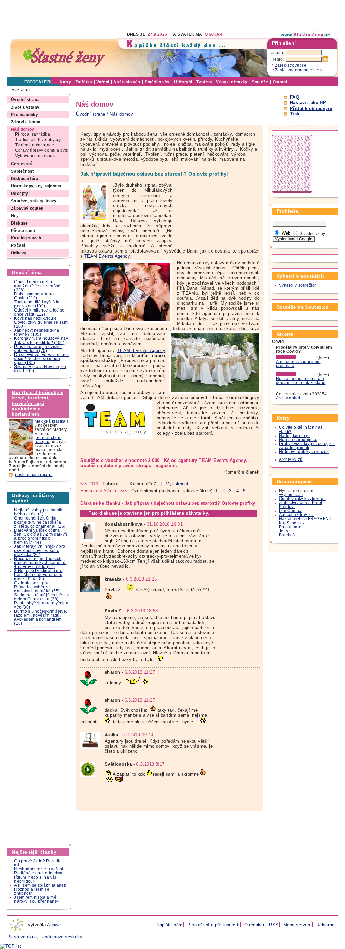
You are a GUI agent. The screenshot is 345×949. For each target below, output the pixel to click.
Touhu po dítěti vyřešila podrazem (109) (36, 304)
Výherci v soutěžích (298, 285)
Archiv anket (288, 398)
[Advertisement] (130, 15)
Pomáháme (290, 527)
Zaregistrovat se (290, 65)
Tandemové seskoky (61, 936)
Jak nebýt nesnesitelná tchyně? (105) (36, 332)
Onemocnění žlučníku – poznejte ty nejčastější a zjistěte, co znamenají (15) (39, 522)
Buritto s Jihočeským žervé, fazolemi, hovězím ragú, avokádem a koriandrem (37, 403)
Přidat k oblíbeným (311, 108)
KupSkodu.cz (292, 523)
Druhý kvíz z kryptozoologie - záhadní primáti (307, 446)
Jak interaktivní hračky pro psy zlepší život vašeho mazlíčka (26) (39, 550)
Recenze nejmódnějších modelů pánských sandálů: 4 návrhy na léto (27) (40, 563)
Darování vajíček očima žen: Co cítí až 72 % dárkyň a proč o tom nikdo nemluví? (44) (40, 536)
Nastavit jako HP (308, 102)
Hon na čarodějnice (298, 440)
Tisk (295, 113)
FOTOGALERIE (39, 82)
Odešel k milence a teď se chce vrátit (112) (39, 312)
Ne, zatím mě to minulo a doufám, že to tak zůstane (301, 381)
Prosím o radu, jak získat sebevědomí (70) (38, 349)
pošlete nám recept (34, 475)
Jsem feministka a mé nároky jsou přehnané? (36, 899)
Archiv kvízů (291, 459)
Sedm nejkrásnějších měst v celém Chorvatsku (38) (41, 597)
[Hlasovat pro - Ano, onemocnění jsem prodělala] (296, 358)
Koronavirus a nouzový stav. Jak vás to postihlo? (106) (41, 340)
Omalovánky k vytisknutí (302, 499)
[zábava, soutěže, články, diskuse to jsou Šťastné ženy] (306, 34)
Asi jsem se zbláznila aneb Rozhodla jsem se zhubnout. (40, 889)
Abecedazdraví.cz (296, 515)
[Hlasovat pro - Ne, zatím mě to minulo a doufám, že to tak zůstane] (296, 375)
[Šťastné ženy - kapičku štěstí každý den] (64, 57)
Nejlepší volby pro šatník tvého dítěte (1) (38, 512)
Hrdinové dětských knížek (304, 452)
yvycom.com (291, 495)
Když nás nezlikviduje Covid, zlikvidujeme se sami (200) (41, 322)
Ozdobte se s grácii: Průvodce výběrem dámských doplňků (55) (37, 587)
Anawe (54, 924)
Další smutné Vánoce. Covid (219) (35, 296)
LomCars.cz (290, 511)
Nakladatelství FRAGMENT (305, 519)
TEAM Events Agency (107, 256)
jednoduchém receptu (48, 440)
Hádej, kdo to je (294, 436)
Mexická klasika (50, 421)
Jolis (283, 531)
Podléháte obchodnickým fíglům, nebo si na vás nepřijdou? (38, 877)
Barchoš (287, 535)
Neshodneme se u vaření (38, 869)
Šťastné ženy (312, 234)
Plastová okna (22, 936)
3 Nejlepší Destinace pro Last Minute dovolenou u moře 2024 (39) (38, 575)
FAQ (294, 97)
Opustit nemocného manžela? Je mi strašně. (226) (38, 286)
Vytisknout (177, 483)
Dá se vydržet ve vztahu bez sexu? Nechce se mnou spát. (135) (41, 359)
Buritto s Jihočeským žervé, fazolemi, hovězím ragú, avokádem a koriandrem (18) (40, 617)
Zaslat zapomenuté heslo (299, 70)
